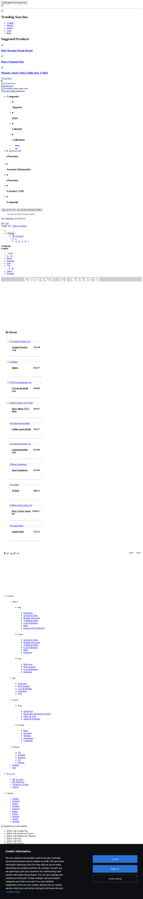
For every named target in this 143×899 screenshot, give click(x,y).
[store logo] (12, 226)
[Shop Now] (71, 306)
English (15, 806)
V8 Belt (15, 490)
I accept (115, 859)
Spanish (15, 816)
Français (16, 809)
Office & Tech (29, 716)
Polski (15, 814)
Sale (16, 149)
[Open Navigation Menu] (14, 2)
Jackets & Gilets (30, 615)
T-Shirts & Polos (30, 620)
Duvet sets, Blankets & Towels (37, 714)
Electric (21, 762)
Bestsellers (28, 613)
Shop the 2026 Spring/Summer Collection (21, 214)
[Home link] (71, 8)
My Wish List (18, 782)
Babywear (28, 664)
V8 (19, 752)
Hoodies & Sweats (31, 618)
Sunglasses (28, 738)
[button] (71, 86)
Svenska (16, 821)
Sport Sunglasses (20, 470)
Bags (25, 730)
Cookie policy (13, 891)
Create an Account (20, 784)
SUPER (21, 755)
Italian (15, 811)
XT (19, 760)
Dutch (15, 804)
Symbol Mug (18, 531)
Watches (27, 735)
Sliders (15, 368)
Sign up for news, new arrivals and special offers (21, 210)
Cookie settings (115, 879)
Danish (15, 798)
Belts (25, 625)
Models (17, 146)
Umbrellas (28, 741)
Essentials (27, 672)
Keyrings (27, 733)
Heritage (21, 757)
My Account (17, 779)
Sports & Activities (31, 719)
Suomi (15, 819)
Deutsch (16, 801)
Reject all (115, 869)
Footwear (27, 652)
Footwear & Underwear (34, 628)
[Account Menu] (71, 82)
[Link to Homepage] (13, 91)
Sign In (15, 787)
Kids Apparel (29, 667)
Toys (20, 694)
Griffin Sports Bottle (21, 429)
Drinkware (28, 711)
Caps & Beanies (30, 623)
